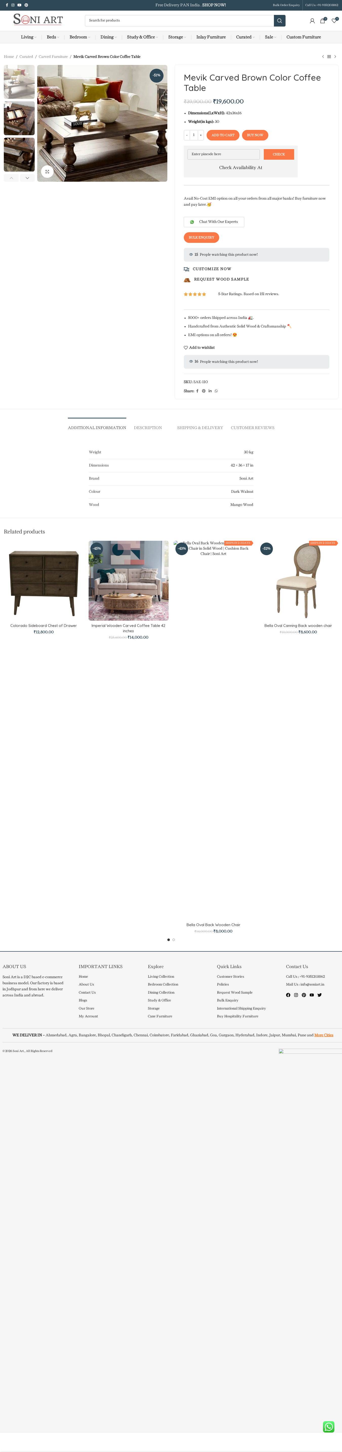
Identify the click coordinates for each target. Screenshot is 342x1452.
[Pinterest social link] (26, 5)
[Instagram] (296, 995)
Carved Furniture (53, 57)
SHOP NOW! (214, 5)
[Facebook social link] (7, 5)
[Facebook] (288, 995)
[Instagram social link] (13, 5)
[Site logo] (35, 20)
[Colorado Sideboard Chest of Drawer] (44, 580)
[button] (11, 178)
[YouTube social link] (19, 5)
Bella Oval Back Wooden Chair (213, 924)
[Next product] (335, 57)
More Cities (323, 1035)
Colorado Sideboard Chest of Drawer (43, 625)
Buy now (255, 135)
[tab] (97, 425)
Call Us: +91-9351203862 (321, 5)
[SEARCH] (280, 21)
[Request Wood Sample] (187, 280)
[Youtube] (312, 995)
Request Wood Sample (221, 279)
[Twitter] (319, 995)
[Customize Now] (186, 269)
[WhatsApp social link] (216, 391)
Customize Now (212, 269)
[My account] (312, 21)
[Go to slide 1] (168, 940)
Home (9, 57)
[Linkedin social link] (210, 391)
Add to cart (223, 135)
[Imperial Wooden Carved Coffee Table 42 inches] (128, 580)
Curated (26, 57)
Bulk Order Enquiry (286, 5)
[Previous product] (323, 57)
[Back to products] (329, 57)
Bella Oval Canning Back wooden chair (298, 625)
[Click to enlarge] (47, 171)
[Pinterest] (304, 995)
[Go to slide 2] (173, 940)
